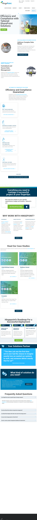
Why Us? (33, 10)
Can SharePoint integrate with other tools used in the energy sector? (13, 413)
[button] (18, 397)
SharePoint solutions (10, 72)
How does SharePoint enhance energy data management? (11, 410)
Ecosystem (4, 296)
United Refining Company (8, 267)
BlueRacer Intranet (24, 267)
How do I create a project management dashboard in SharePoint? (13, 420)
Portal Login (21, 2)
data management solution (10, 380)
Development (27, 10)
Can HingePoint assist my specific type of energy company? (12, 397)
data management (30, 248)
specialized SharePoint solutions (21, 94)
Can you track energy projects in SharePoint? (9, 417)
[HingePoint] (4, 3)
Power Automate (8, 231)
